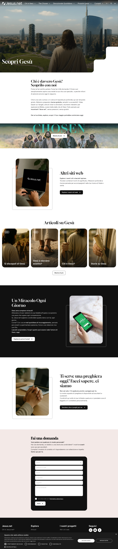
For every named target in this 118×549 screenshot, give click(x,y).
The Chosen (43, 3)
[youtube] (95, 530)
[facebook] (99, 530)
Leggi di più (33, 541)
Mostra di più (59, 273)
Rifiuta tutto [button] (104, 540)
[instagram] (90, 530)
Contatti (98, 3)
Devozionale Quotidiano (62, 3)
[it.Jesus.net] (12, 3)
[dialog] (59, 540)
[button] (39, 547)
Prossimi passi (83, 3)
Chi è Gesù (29, 3)
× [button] (116, 534)
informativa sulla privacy (56, 499)
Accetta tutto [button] (86, 540)
